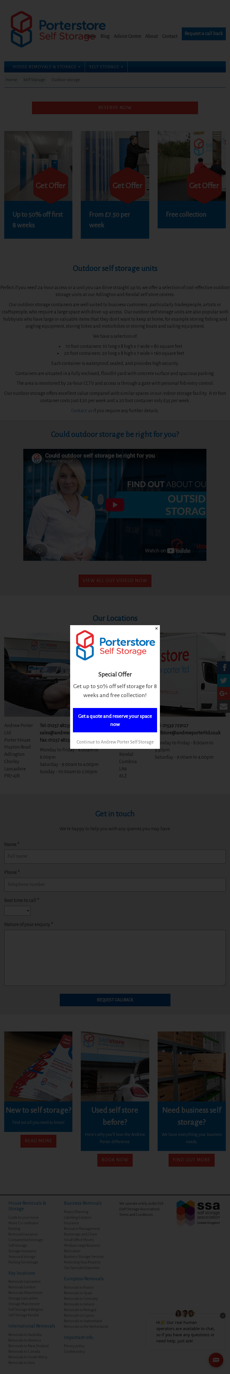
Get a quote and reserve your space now (115, 720)
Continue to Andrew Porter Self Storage (115, 742)
